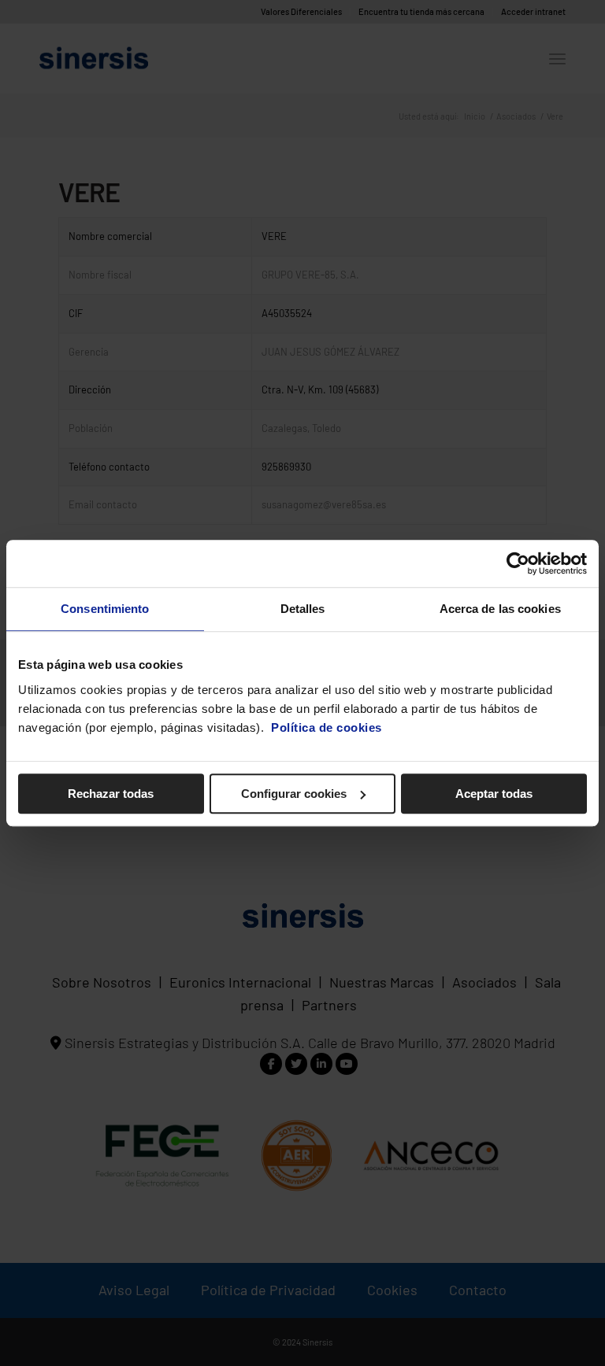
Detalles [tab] (302, 608)
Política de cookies (326, 727)
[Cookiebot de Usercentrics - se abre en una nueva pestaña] (518, 563)
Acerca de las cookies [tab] (500, 608)
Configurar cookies (294, 793)
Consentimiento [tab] (105, 608)
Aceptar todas (494, 793)
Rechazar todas (111, 793)
